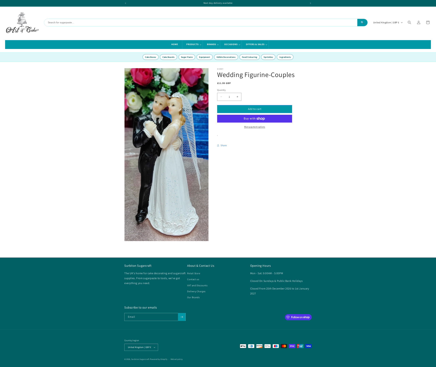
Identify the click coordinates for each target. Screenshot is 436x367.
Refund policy (177, 359)
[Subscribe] (181, 317)
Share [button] (224, 145)
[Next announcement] (310, 3)
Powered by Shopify (158, 359)
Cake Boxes (150, 57)
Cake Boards (168, 57)
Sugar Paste (187, 57)
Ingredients (285, 57)
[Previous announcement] (125, 3)
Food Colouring (249, 57)
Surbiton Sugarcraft (140, 359)
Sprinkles (268, 57)
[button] (192, 44)
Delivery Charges (196, 291)
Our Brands (193, 297)
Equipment (204, 57)
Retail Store (193, 273)
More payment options (254, 126)
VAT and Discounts (197, 285)
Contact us (193, 279)
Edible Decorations (226, 57)
